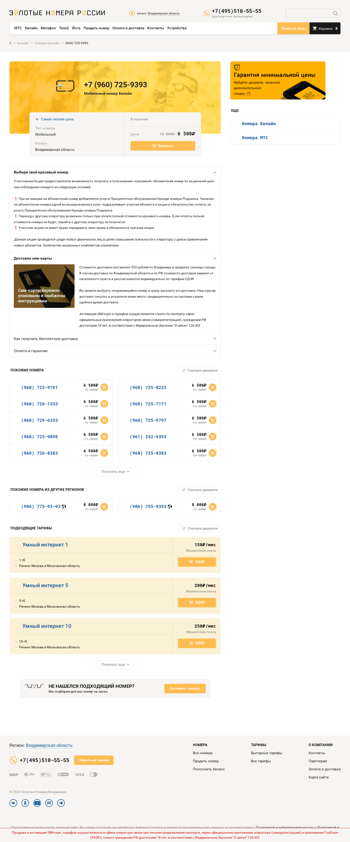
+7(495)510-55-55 (236, 11)
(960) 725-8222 (148, 387)
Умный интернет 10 (46, 626)
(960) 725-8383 (148, 453)
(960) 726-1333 (39, 404)
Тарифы (258, 745)
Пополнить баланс (209, 769)
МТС (18, 28)
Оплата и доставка (128, 28)
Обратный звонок (94, 760)
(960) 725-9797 (148, 420)
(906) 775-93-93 (40, 506)
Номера (200, 745)
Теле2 (64, 28)
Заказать (165, 146)
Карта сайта (319, 777)
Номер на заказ (293, 28)
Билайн (31, 28)
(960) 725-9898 (39, 436)
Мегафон (48, 28)
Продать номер (96, 28)
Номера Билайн (259, 123)
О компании (321, 745)
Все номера (202, 753)
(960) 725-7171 (148, 404)
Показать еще (113, 471)
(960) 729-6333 (39, 420)
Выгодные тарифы (266, 753)
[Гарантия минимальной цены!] (277, 80)
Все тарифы (261, 761)
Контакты (155, 28)
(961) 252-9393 (148, 436)
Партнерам (318, 761)
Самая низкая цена (57, 119)
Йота (76, 28)
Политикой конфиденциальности (284, 827)
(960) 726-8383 (39, 453)
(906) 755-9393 (148, 506)
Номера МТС (255, 137)
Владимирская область (49, 745)
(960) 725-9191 (39, 387)
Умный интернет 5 (45, 585)
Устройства (177, 28)
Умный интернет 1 (45, 545)
